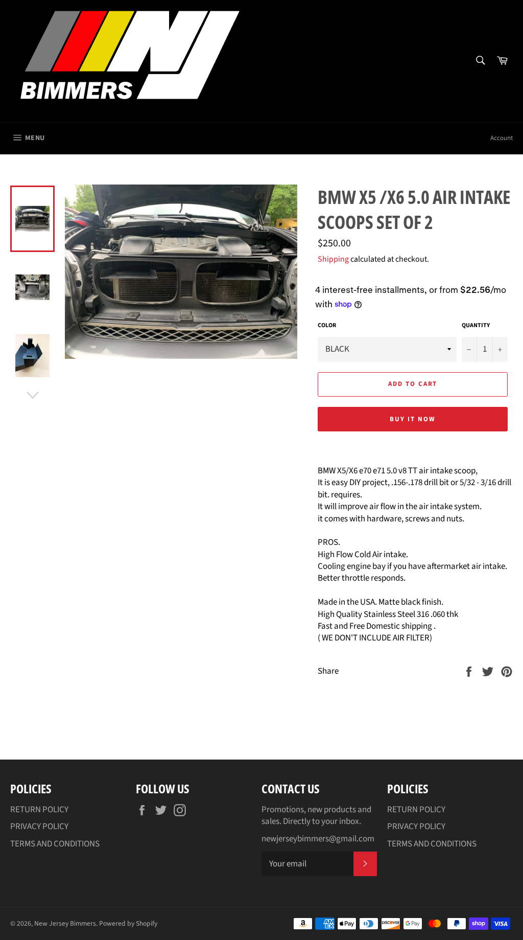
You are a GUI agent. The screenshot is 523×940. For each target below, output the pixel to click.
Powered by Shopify (128, 923)
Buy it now (413, 419)
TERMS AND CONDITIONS (55, 844)
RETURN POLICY (39, 810)
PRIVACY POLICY (39, 826)
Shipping (333, 259)
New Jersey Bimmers (65, 923)
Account (501, 138)
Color (327, 326)
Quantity (476, 326)
